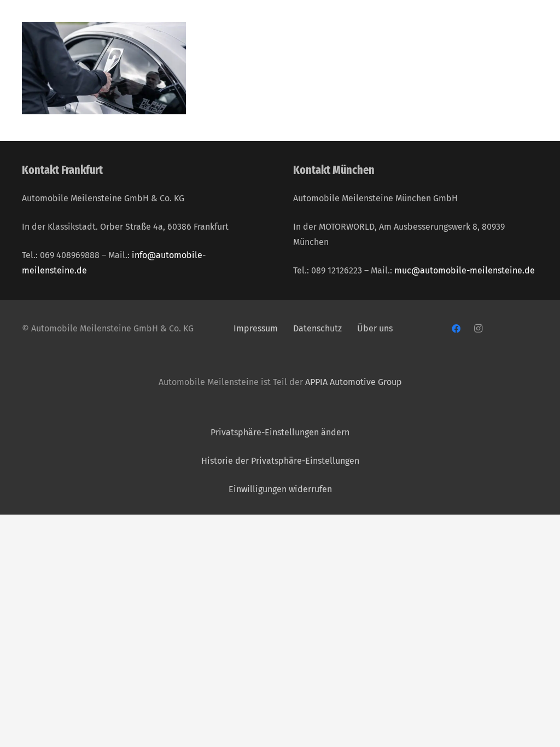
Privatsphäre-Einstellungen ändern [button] (280, 432)
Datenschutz (318, 328)
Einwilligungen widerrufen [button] (280, 489)
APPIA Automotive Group (353, 382)
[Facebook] (456, 329)
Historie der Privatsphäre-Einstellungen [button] (280, 461)
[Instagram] (478, 329)
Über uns (375, 328)
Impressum (256, 328)
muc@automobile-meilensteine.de (464, 270)
